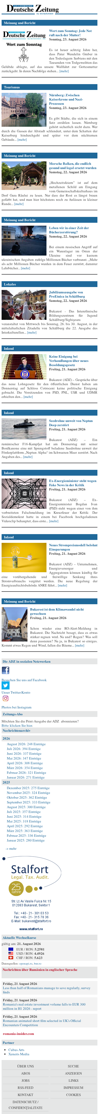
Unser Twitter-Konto (16, 692)
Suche (73, 1066)
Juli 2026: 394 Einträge (24, 749)
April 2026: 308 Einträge (25, 763)
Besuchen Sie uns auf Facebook (24, 680)
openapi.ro (25, 963)
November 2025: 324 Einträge (28, 792)
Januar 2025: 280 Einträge (26, 840)
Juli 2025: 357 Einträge (24, 812)
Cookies (73, 1094)
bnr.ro (37, 963)
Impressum (73, 1087)
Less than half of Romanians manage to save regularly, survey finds (47, 989)
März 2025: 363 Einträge (25, 831)
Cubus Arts (16, 1049)
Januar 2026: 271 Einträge (26, 777)
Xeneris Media (18, 1054)
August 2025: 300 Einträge (26, 807)
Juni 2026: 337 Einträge (24, 753)
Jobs (26, 1080)
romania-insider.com (18, 1033)
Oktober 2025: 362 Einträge (27, 797)
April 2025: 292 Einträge (25, 826)
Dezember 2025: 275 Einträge (28, 788)
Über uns (25, 1066)
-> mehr (11, 848)
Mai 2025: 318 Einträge (24, 821)
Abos (25, 1073)
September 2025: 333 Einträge (28, 802)
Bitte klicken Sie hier (17, 725)
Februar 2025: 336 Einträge (26, 835)
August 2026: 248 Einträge (26, 744)
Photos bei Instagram (16, 707)
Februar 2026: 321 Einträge (26, 772)
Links (73, 1080)
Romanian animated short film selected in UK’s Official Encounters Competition (42, 1022)
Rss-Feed (25, 1087)
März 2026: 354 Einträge (25, 768)
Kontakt (25, 1094)
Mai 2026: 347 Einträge (24, 758)
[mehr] (64, 71)
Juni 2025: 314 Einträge (24, 816)
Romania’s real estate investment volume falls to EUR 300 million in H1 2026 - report (44, 1006)
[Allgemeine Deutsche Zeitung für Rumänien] (38, 9)
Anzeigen (73, 1073)
